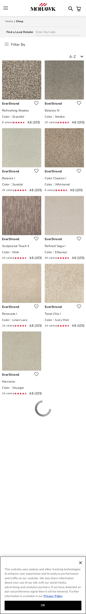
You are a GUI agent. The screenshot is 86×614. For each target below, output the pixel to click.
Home (9, 21)
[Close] (80, 563)
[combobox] (77, 56)
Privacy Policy (53, 596)
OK (43, 605)
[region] (43, 585)
